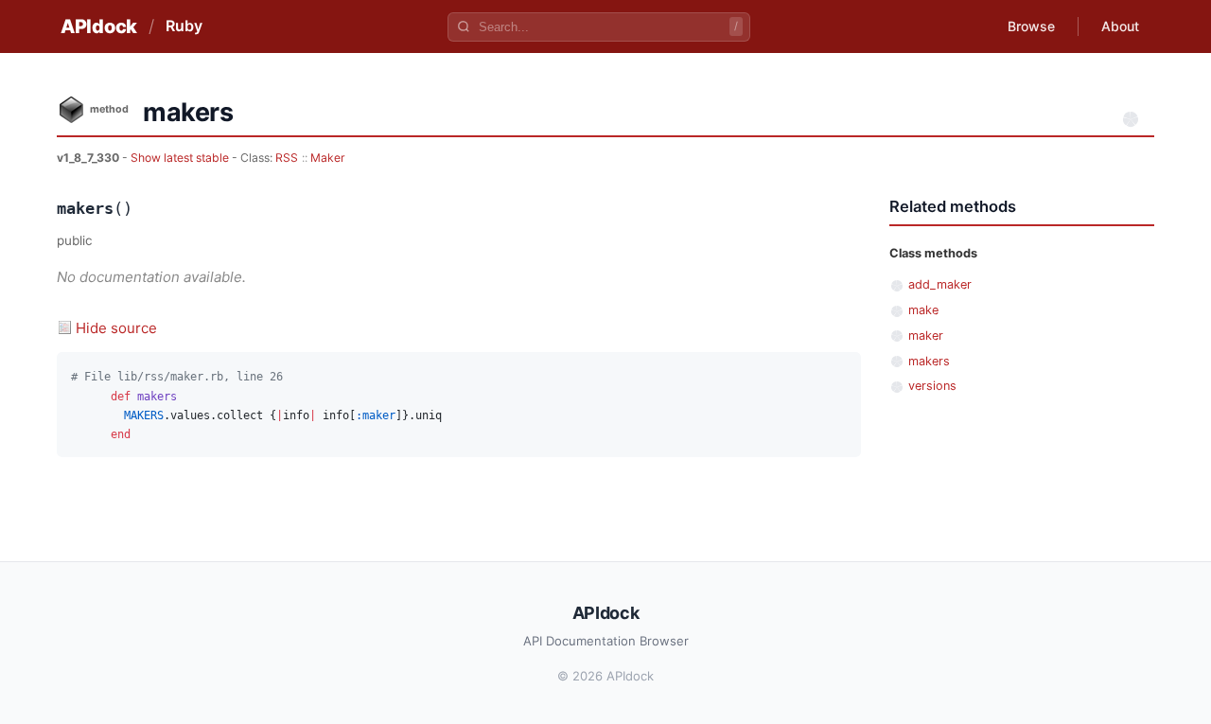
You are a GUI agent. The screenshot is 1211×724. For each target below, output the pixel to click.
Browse (1031, 26)
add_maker (940, 284)
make (923, 310)
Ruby (184, 25)
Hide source (116, 328)
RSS (286, 157)
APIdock (99, 26)
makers (929, 361)
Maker (327, 157)
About (1120, 26)
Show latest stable (181, 157)
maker (925, 335)
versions (932, 386)
